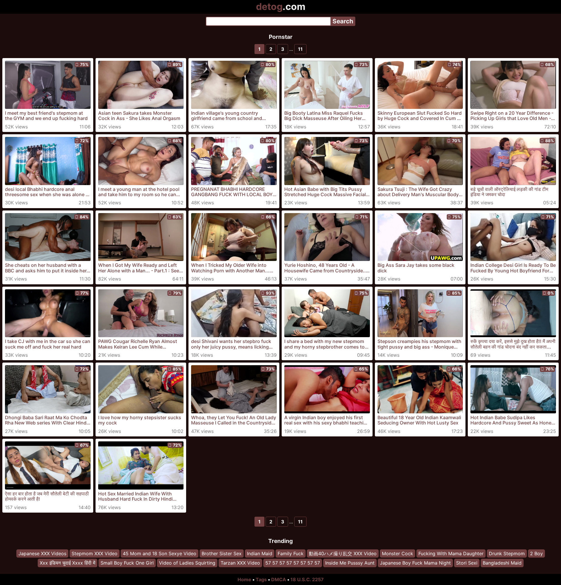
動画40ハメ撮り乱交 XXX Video (343, 553)
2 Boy (536, 553)
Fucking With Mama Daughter (451, 553)
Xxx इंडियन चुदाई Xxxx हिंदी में (67, 563)
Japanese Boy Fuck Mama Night (415, 563)
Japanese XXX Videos (42, 553)
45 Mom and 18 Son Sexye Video (159, 553)
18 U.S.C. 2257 (307, 579)
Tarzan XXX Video (240, 563)
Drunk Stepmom (507, 553)
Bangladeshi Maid (502, 563)
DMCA (278, 579)
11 (300, 49)
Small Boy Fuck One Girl (127, 563)
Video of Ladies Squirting (187, 563)
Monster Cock (397, 553)
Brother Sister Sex (222, 553)
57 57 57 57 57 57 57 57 (292, 563)
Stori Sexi (466, 563)
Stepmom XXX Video (94, 553)
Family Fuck (291, 553)
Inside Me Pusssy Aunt (350, 563)
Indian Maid (259, 553)
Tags (261, 579)
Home (244, 579)
